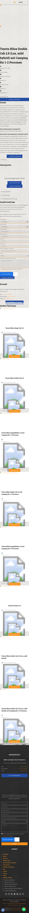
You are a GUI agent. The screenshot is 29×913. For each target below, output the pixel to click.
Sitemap (19, 905)
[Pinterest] (17, 894)
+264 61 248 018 (7, 294)
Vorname (2, 239)
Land (1, 253)
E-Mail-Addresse (3, 229)
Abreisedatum (3, 224)
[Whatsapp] (23, 894)
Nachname (2, 243)
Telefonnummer (3, 234)
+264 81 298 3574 (11, 296)
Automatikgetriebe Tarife (14, 178)
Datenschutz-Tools (12, 905)
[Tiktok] (20, 894)
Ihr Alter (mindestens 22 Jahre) (7, 248)
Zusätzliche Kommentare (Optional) (7, 258)
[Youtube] (14, 894)
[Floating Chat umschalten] (24, 909)
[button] (14, 2)
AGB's (4, 903)
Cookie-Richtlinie (10, 903)
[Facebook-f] (6, 894)
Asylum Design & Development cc (17, 908)
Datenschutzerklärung (5, 271)
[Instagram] (9, 894)
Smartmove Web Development (18, 910)
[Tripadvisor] (12, 894)
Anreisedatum (3, 219)
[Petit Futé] (11, 785)
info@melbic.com (8, 298)
